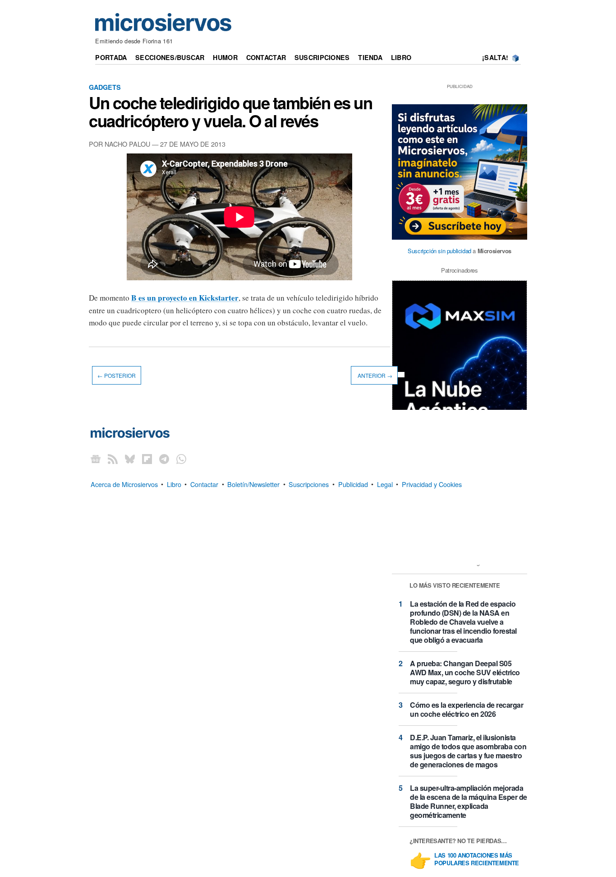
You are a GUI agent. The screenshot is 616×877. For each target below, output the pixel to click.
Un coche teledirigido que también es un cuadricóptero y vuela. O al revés (230, 111)
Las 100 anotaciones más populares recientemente (476, 859)
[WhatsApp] (181, 459)
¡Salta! (495, 57)
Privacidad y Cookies (432, 483)
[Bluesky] (130, 459)
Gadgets (105, 87)
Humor (225, 57)
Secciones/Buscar (170, 57)
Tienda (370, 57)
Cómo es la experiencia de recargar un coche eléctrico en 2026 (466, 709)
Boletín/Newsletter (253, 483)
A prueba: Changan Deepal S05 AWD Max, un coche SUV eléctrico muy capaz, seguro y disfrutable (465, 672)
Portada (111, 57)
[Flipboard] (147, 459)
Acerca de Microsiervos (124, 483)
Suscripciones (322, 57)
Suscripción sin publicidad (439, 250)
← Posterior (116, 375)
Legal (385, 483)
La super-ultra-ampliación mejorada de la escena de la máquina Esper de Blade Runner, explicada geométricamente (468, 801)
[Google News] (96, 459)
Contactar (266, 57)
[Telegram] (164, 459)
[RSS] (113, 459)
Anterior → (374, 375)
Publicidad (353, 483)
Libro (401, 57)
